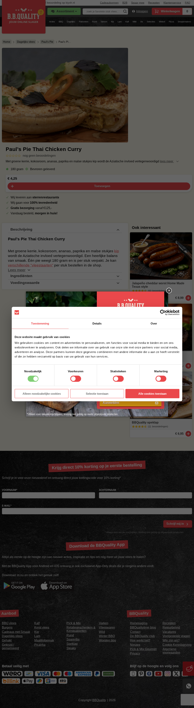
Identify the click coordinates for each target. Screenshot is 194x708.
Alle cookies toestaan (152, 393)
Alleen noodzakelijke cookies (42, 393)
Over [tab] (154, 323)
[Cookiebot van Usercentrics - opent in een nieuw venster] (162, 312)
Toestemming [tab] (40, 323)
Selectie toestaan (97, 393)
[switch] (75, 379)
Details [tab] (97, 323)
